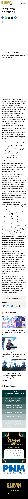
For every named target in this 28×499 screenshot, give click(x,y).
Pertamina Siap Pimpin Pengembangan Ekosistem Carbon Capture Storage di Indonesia (13, 354)
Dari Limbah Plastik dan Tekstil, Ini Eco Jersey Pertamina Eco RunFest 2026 (14, 332)
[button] (21, 3)
